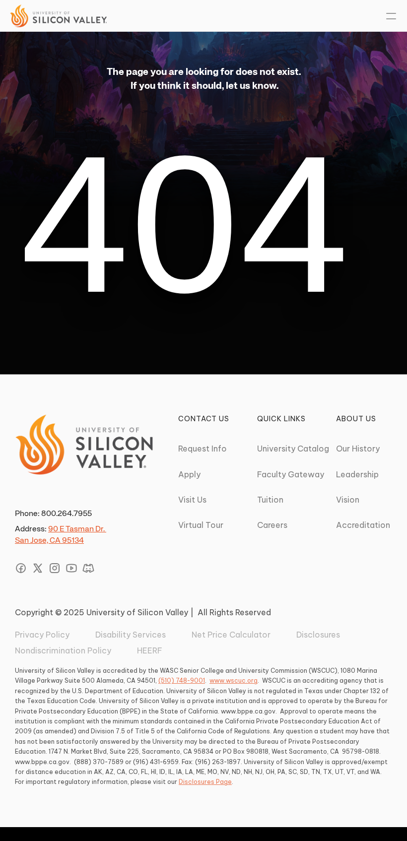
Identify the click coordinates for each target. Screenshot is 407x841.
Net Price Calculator (231, 635)
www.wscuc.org (233, 680)
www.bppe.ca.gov (248, 711)
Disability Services (130, 635)
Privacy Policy (42, 635)
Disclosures (318, 635)
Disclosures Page (205, 781)
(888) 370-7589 (99, 762)
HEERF (149, 650)
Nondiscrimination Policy (63, 650)
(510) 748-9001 (181, 680)
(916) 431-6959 (156, 762)
